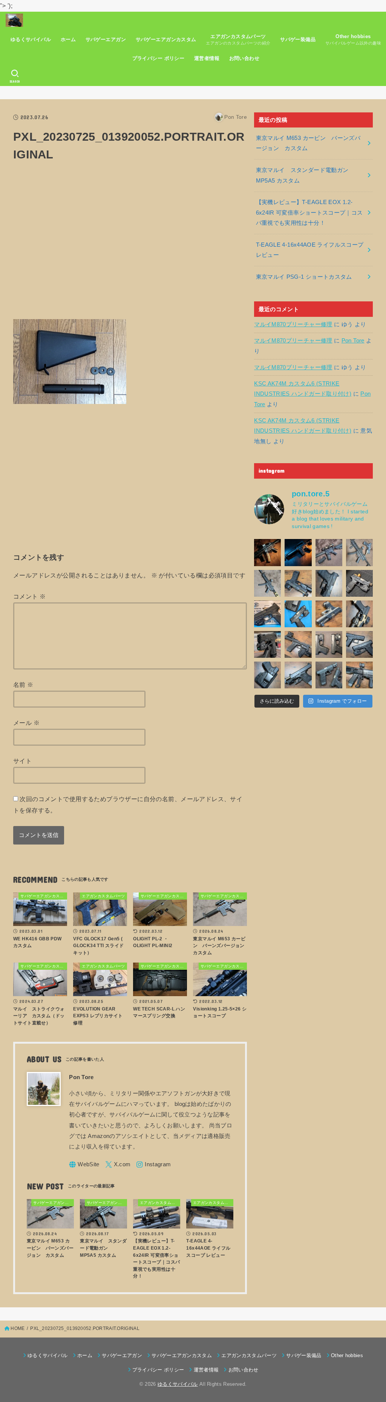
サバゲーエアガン (106, 39)
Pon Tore (353, 341)
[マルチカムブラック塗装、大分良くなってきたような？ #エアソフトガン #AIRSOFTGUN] (329, 583)
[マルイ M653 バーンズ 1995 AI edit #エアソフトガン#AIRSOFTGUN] (298, 552)
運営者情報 (206, 58)
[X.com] (118, 1164)
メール (26, 722)
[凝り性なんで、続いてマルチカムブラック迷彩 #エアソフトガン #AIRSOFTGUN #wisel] (298, 583)
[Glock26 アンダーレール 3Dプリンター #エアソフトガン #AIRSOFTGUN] (329, 675)
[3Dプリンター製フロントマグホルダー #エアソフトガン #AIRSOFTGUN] (298, 644)
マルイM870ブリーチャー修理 (293, 324)
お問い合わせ (244, 58)
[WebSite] (84, 1164)
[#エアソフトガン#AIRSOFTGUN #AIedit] (267, 552)
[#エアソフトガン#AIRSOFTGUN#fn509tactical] (267, 613)
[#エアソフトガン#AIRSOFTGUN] (329, 552)
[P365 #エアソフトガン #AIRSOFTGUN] (267, 644)
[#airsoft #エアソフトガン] (298, 675)
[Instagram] (153, 1164)
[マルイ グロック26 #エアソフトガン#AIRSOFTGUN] (329, 644)
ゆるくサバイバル (31, 39)
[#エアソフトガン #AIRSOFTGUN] (359, 583)
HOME (18, 1328)
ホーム (68, 39)
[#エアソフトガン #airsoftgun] (359, 675)
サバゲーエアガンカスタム (166, 39)
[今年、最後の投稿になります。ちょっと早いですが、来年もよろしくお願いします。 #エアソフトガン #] (359, 613)
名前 (23, 684)
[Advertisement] (130, 245)
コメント (29, 596)
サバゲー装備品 (298, 39)
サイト (22, 760)
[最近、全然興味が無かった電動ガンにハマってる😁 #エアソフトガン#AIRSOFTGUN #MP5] (267, 583)
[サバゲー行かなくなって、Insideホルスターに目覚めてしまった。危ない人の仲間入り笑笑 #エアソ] (267, 675)
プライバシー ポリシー (158, 58)
